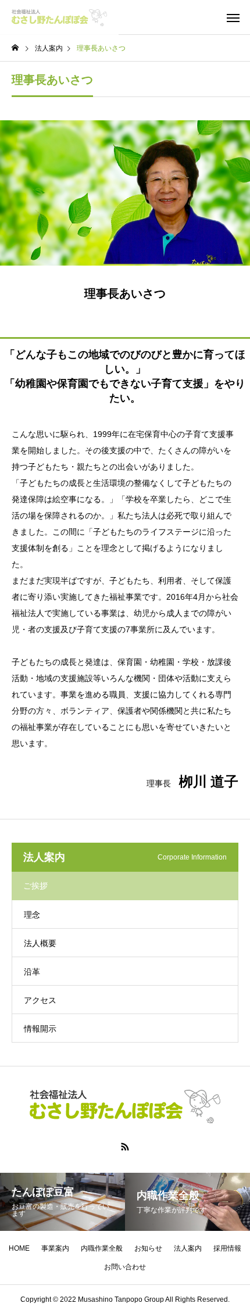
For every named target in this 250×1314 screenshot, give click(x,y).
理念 (32, 914)
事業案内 (55, 1248)
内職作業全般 (102, 1248)
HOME (19, 1248)
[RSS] (125, 1146)
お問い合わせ (125, 1267)
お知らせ (148, 1248)
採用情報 (227, 1248)
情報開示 (40, 1028)
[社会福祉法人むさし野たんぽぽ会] (59, 17)
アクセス (40, 1000)
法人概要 (40, 943)
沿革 (32, 971)
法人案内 (188, 1248)
